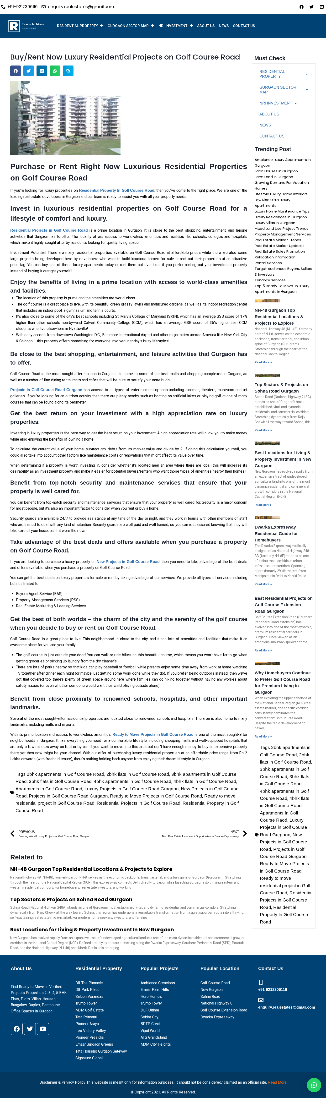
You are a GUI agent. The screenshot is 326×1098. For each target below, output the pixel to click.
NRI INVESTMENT (172, 26)
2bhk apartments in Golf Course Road (65, 774)
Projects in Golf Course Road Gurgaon (68, 795)
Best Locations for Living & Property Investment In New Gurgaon (92, 929)
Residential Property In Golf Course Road (284, 914)
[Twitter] (30, 1029)
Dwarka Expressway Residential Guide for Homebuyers (276, 533)
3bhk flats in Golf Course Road (60, 781)
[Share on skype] (68, 71)
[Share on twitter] (28, 71)
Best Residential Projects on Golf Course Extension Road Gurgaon (284, 605)
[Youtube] (43, 1029)
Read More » (263, 362)
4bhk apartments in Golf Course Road (132, 781)
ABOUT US (206, 26)
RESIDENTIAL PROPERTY (77, 26)
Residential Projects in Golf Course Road (138, 803)
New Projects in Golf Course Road (283, 842)
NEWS (224, 26)
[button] (314, 1085)
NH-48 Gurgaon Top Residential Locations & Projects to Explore (91, 869)
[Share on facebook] (15, 71)
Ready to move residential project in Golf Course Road (285, 885)
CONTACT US (244, 26)
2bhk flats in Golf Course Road (137, 774)
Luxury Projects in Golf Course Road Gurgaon (131, 788)
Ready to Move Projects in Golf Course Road (156, 795)
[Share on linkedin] (42, 71)
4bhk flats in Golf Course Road (205, 781)
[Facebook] (17, 1029)
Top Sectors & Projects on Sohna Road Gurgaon (71, 899)
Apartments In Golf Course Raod (49, 788)
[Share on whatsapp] (55, 71)
